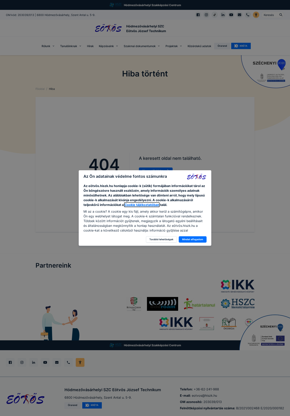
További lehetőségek (161, 239)
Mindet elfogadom (192, 239)
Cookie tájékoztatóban (141, 205)
